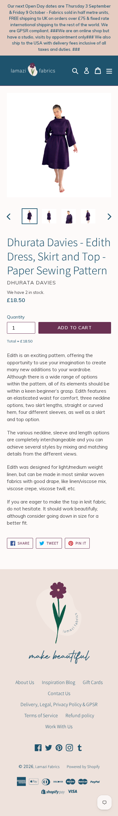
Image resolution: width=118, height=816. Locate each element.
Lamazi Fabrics (47, 766)
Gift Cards (93, 682)
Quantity (16, 317)
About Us (24, 682)
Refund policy (79, 715)
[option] (29, 216)
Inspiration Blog (58, 682)
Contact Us (59, 693)
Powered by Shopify (83, 766)
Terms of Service (41, 715)
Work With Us (59, 726)
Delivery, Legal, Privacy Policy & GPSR (59, 704)
